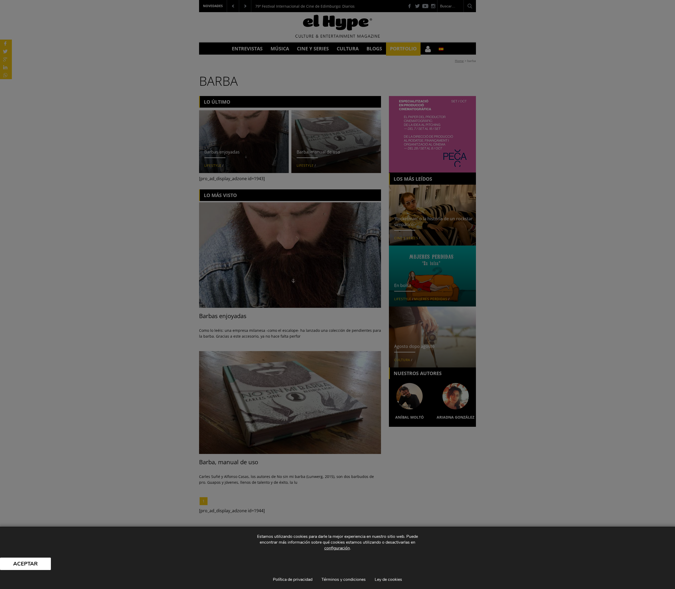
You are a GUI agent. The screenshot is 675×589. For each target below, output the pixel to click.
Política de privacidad (292, 579)
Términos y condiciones (343, 579)
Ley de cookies (388, 579)
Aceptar (25, 563)
